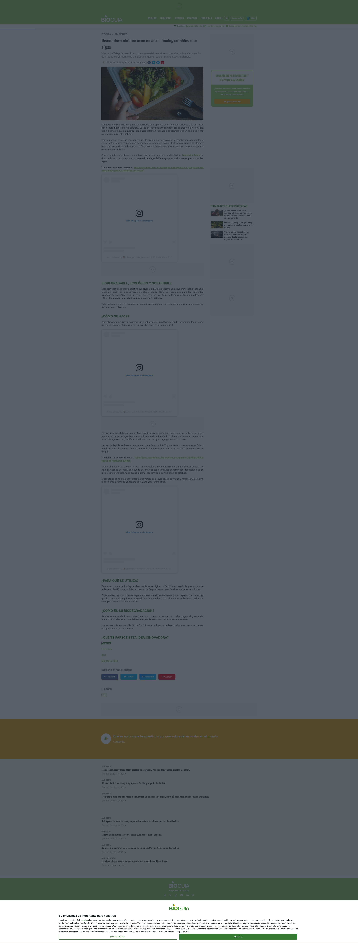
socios (85, 920)
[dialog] (179, 922)
